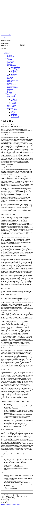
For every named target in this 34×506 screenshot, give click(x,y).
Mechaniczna (14, 100)
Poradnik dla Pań (11, 86)
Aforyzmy (10, 62)
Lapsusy (9, 81)
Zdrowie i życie (8, 93)
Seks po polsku (14, 70)
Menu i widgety (4, 43)
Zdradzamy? (14, 72)
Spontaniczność (15, 117)
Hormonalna (14, 99)
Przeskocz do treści (6, 35)
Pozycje (13, 112)
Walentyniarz (10, 56)
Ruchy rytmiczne (15, 68)
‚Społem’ (9, 59)
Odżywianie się (11, 106)
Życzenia (9, 92)
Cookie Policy (7, 52)
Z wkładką (13, 103)
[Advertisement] (17, 17)
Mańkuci (9, 83)
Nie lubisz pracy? (11, 84)
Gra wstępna (14, 109)
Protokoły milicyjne (12, 87)
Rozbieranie (14, 114)
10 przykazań (10, 61)
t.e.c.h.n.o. (10, 89)
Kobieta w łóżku (11, 105)
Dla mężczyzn (11, 75)
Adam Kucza (4, 37)
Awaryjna (13, 97)
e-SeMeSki (10, 77)
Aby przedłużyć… (15, 67)
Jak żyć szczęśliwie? (12, 80)
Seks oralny (14, 115)
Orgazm (13, 111)
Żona (8, 90)
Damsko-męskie (11, 65)
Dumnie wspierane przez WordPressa (10, 504)
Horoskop (9, 78)
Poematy (6, 53)
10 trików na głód (12, 95)
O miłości (9, 55)
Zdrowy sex (14, 74)
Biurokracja (10, 64)
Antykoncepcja (11, 96)
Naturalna (13, 102)
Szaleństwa (13, 71)
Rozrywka (6, 58)
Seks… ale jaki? (11, 108)
